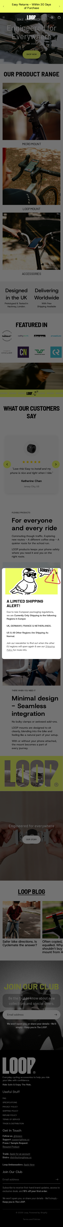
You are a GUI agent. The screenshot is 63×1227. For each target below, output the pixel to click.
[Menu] (3, 17)
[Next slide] (59, 6)
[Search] (52, 17)
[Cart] (59, 17)
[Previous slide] (3, 6)
